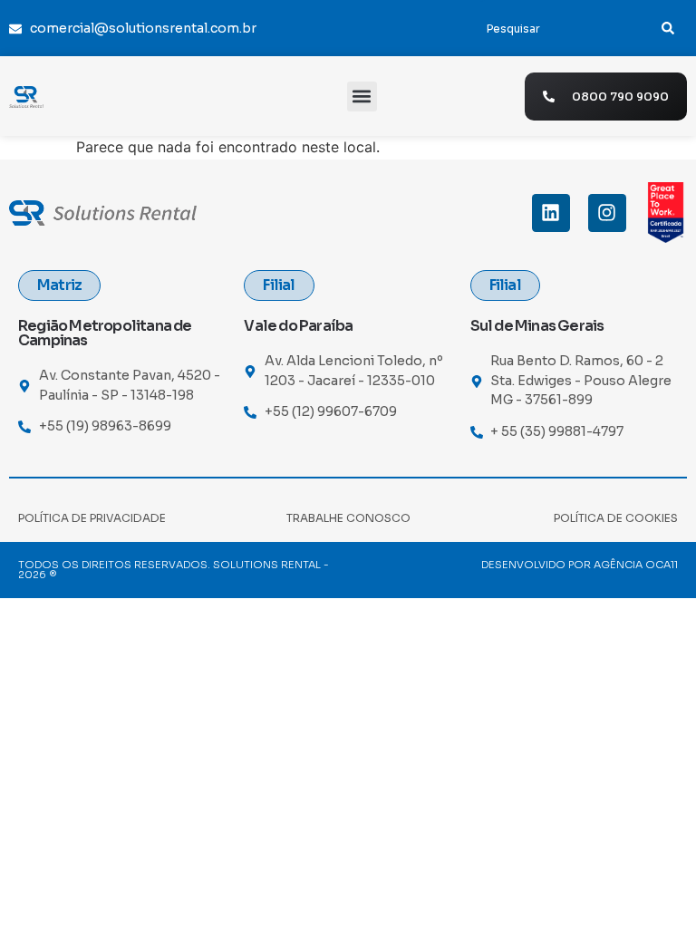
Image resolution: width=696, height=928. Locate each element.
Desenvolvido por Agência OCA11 (579, 564)
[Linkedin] (551, 213)
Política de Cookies (616, 518)
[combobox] (559, 28)
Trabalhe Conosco (348, 518)
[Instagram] (607, 213)
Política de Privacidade (92, 518)
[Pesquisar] (668, 28)
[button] (362, 96)
